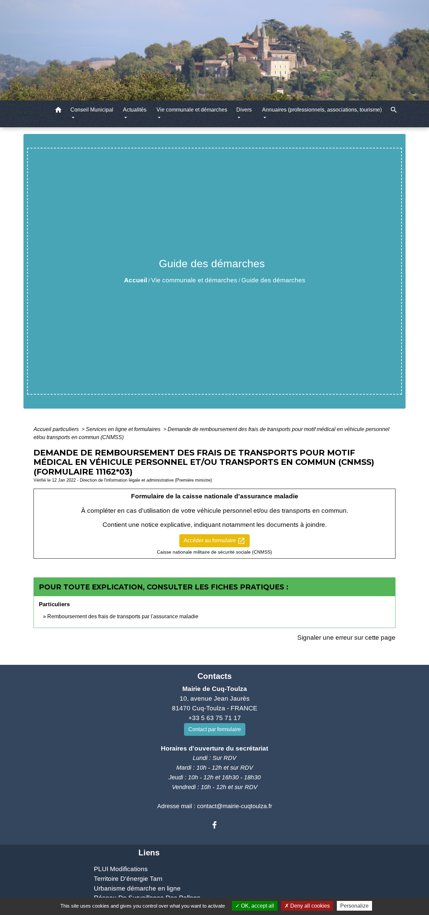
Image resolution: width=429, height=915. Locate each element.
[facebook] (214, 825)
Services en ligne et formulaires (124, 429)
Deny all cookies (309, 906)
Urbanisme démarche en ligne (137, 888)
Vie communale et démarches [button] (192, 110)
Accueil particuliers (57, 429)
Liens (149, 852)
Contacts (214, 676)
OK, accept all (257, 906)
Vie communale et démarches (194, 280)
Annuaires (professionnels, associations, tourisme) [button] (322, 110)
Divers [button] (244, 110)
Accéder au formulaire (214, 541)
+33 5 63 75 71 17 (214, 717)
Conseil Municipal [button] (91, 110)
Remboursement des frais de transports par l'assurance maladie (122, 616)
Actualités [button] (134, 110)
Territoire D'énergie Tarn (128, 878)
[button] (58, 111)
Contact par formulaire (214, 729)
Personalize (354, 906)
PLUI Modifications (121, 868)
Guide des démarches (273, 280)
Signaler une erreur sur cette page (346, 637)
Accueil (135, 280)
